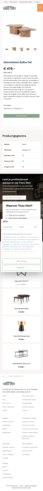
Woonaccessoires (28, 396)
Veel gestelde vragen (29, 399)
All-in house (6, 403)
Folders (4, 410)
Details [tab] (21, 227)
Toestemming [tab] (7, 227)
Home (4, 376)
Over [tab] (35, 227)
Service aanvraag (8, 407)
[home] (9, 7)
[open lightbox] (22, 30)
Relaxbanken (6, 432)
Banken (4, 429)
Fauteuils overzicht (8, 447)
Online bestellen (21, 116)
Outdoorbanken (7, 477)
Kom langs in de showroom (14, 197)
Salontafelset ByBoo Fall (15, 376)
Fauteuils (5, 458)
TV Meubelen (6, 474)
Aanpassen (20, 267)
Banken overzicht (8, 421)
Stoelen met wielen (28, 425)
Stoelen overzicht (28, 421)
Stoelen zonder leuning (29, 432)
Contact (25, 410)
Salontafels (26, 454)
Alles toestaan (21, 261)
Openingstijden (27, 403)
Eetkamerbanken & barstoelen (28, 437)
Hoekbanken (6, 425)
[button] (40, 8)
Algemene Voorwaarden (31, 486)
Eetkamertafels (27, 451)
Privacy (21, 486)
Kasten (4, 467)
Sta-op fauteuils (7, 454)
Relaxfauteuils (7, 451)
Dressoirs (5, 470)
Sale (3, 399)
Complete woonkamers (30, 447)
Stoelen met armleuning (30, 429)
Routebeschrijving (28, 407)
